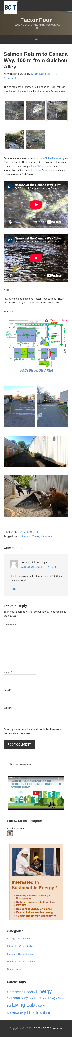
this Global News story (52, 158)
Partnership (16, 1013)
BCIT (11, 7)
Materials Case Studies (20, 953)
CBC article (42, 166)
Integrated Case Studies (20, 946)
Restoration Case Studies (21, 961)
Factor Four (36, 20)
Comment (10, 624)
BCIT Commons (52, 1028)
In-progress (54, 998)
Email (7, 690)
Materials (40, 1005)
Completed (15, 992)
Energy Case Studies (18, 938)
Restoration (48, 536)
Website (8, 707)
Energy (44, 991)
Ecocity (29, 992)
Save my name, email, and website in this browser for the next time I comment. (33, 731)
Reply (13, 588)
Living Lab (23, 1005)
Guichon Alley (17, 998)
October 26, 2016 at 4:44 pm (38, 566)
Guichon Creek (30, 536)
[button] (36, 39)
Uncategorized (29, 531)
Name (8, 672)
